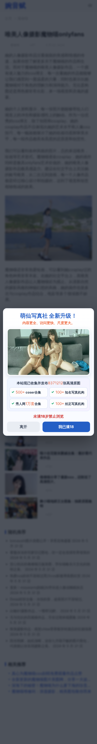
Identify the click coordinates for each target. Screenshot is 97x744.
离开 (23, 426)
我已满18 (66, 426)
